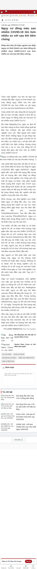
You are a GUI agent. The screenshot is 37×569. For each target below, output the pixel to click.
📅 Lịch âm (31, 15)
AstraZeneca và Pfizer (9, 358)
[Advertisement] (18, 74)
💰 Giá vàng (22, 15)
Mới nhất (6, 15)
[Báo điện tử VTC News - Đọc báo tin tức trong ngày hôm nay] (12, 12)
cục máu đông (6, 354)
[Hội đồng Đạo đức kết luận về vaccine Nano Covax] (7, 337)
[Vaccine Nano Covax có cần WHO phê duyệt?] (7, 347)
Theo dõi (28, 561)
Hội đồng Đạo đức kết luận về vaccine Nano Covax (25, 336)
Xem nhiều (14, 15)
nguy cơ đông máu (8, 361)
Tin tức (15, 20)
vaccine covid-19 (19, 354)
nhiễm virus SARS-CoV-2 (26, 358)
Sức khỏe (8, 20)
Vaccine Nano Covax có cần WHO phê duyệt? (25, 345)
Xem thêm (18, 440)
